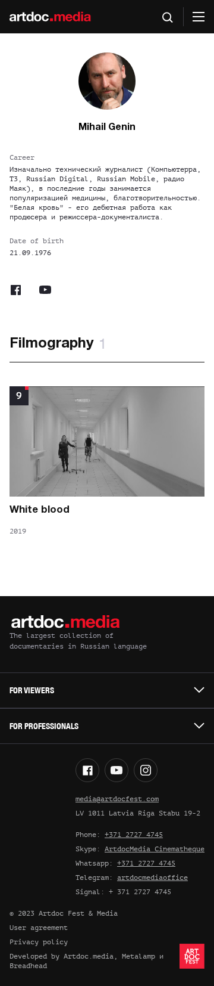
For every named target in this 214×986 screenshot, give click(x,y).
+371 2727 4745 (134, 834)
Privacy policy (39, 942)
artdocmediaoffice (152, 877)
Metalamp (138, 956)
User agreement (39, 927)
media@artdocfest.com (117, 799)
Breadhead (28, 966)
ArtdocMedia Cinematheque (154, 849)
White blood (40, 510)
